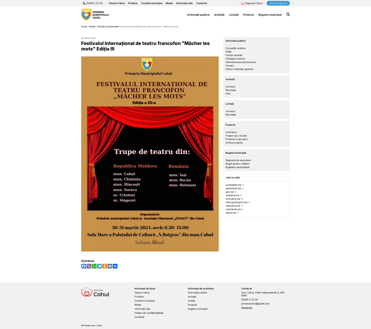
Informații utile (184, 3)
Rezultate (231, 90)
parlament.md (233, 188)
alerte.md (231, 212)
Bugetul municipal (270, 14)
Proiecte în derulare (237, 139)
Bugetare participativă (238, 167)
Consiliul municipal (151, 3)
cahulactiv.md (233, 209)
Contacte (201, 3)
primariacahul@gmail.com (255, 303)
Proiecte (248, 14)
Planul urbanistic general (239, 69)
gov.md (230, 191)
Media (169, 3)
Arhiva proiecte (234, 142)
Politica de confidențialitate (148, 312)
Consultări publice (235, 48)
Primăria (133, 3)
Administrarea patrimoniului (241, 62)
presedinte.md (233, 184)
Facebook (246, 307)
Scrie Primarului (278, 3)
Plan (228, 93)
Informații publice (198, 14)
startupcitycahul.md (236, 202)
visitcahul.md (233, 205)
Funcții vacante (234, 55)
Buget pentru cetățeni (237, 163)
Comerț (230, 65)
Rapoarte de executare (238, 160)
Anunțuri (230, 86)
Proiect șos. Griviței (236, 135)
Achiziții (219, 14)
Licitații (234, 14)
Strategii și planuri (235, 58)
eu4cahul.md (233, 198)
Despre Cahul (117, 3)
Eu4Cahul (231, 132)
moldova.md (232, 195)
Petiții (228, 51)
